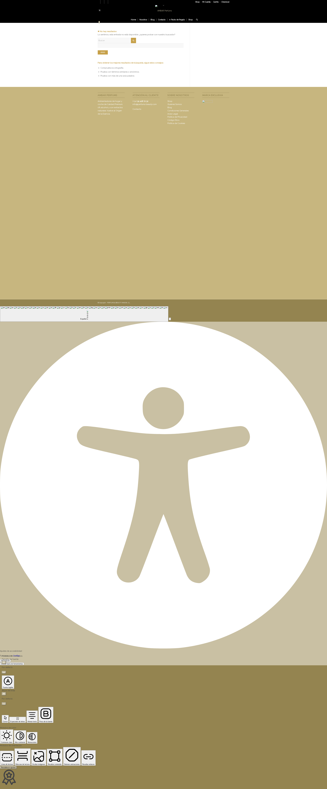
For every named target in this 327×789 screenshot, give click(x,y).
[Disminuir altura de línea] (4, 703)
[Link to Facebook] (102, 2)
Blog (169, 107)
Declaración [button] (5, 661)
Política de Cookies (176, 123)
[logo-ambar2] (163, 10)
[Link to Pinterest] (106, 2)
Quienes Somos (174, 104)
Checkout (225, 2)
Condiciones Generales (178, 111)
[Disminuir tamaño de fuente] (4, 672)
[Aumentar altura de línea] (4, 693)
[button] (170, 319)
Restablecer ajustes (8, 767)
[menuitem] (197, 2)
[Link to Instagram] (110, 2)
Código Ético (173, 120)
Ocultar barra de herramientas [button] (12, 664)
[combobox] (84, 314)
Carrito (216, 2)
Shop (197, 2)
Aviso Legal (172, 114)
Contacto (137, 109)
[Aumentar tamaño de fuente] (4, 662)
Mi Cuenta (206, 2)
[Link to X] (98, 2)
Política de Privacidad (177, 117)
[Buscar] (196, 19)
